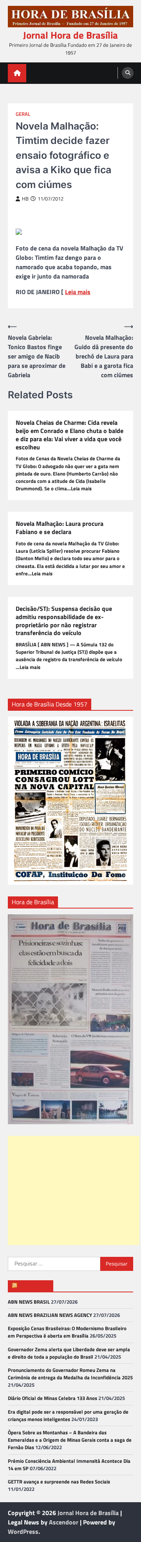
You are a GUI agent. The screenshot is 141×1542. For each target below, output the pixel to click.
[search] (128, 73)
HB (25, 198)
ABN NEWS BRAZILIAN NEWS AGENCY (50, 1315)
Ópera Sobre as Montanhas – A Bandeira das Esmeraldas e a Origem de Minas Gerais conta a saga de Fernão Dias (70, 1439)
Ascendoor (63, 1522)
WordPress (23, 1531)
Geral (23, 114)
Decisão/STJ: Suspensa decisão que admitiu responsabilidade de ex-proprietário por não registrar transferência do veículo (64, 621)
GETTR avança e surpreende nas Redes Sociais (59, 1481)
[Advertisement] (73, 1190)
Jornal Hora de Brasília (70, 35)
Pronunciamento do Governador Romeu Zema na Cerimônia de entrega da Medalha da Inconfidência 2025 (70, 1373)
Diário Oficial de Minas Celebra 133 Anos (52, 1398)
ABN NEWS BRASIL (29, 1302)
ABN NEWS (34, 1285)
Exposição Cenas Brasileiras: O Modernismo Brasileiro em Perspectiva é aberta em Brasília (67, 1332)
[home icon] (17, 73)
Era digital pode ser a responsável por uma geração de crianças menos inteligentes (68, 1415)
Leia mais (77, 291)
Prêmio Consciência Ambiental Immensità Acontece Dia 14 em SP (69, 1464)
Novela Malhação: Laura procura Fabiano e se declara (59, 528)
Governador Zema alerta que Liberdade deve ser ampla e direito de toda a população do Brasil (69, 1353)
